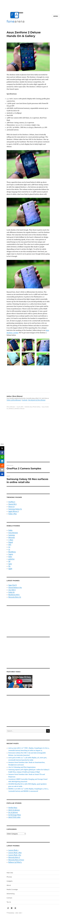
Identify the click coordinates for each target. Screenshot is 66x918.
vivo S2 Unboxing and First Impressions (22, 767)
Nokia (10, 530)
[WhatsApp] (2, 457)
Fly (9, 566)
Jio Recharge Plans (14, 815)
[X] (2, 448)
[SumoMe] (2, 474)
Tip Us (9, 902)
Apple (10, 568)
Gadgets (9, 881)
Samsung (11, 535)
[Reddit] (2, 465)
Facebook (25, 400)
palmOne (11, 559)
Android (27, 406)
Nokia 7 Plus (12, 514)
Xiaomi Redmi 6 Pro (15, 587)
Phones (9, 877)
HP (9, 561)
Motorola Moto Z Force (16, 860)
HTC (9, 545)
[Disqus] (33, 438)
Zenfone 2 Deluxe (19, 408)
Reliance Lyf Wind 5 (15, 862)
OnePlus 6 (11, 502)
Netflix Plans (12, 808)
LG (9, 547)
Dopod (10, 542)
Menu (55, 16)
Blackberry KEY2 (14, 595)
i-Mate (10, 540)
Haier (10, 557)
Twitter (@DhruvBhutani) (14, 400)
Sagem (10, 554)
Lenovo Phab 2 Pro (14, 855)
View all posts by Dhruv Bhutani (36, 400)
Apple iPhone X (13, 511)
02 (9, 549)
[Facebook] (2, 452)
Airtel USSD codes (14, 817)
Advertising (11, 893)
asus (43, 406)
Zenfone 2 (11, 408)
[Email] (2, 470)
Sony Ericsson (13, 533)
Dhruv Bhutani (11, 406)
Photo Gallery (36, 406)
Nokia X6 (11, 592)
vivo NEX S (12, 590)
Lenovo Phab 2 (13, 850)
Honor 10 (11, 506)
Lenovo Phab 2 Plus (15, 852)
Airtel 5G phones (14, 810)
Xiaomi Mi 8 (12, 504)
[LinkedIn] (2, 461)
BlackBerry (12, 552)
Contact (9, 898)
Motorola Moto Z (14, 857)
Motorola (11, 537)
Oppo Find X (12, 585)
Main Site (10, 873)
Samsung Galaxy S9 (15, 509)
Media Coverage (12, 889)
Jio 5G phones (13, 812)
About (9, 885)
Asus (31, 406)
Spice (10, 564)
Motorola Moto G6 (14, 597)
